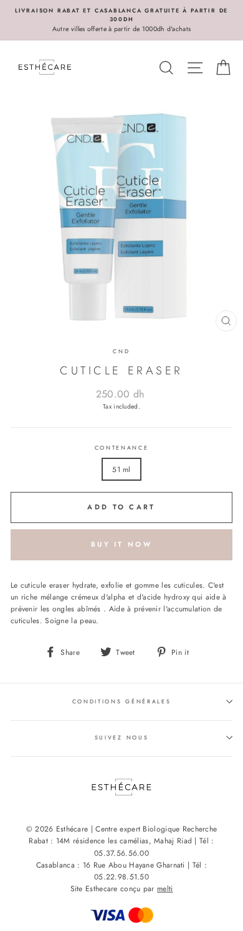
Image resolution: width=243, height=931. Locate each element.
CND (121, 351)
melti (165, 888)
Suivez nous (121, 737)
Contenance (122, 447)
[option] (121, 20)
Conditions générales (121, 701)
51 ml (121, 469)
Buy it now (121, 544)
